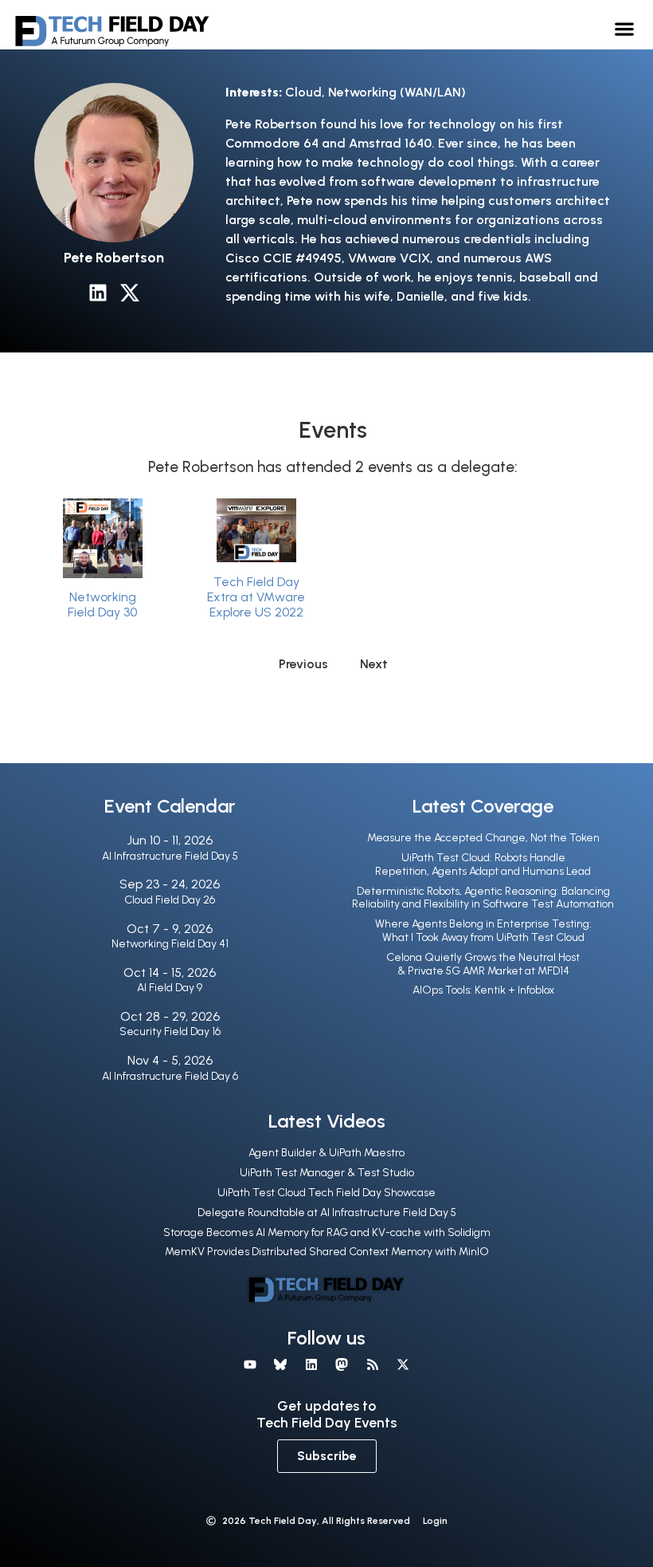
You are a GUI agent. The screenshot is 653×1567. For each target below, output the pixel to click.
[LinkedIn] (98, 293)
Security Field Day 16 (170, 1031)
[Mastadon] (341, 1364)
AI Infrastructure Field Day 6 (170, 1076)
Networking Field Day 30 (102, 604)
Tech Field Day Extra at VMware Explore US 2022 (256, 597)
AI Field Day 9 (169, 987)
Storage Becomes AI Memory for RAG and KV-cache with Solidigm (327, 1232)
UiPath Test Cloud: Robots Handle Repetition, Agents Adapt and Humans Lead (483, 864)
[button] (624, 28)
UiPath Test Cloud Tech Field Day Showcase (326, 1192)
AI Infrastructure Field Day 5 (170, 856)
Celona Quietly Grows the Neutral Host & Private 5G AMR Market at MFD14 (483, 964)
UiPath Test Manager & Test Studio (327, 1172)
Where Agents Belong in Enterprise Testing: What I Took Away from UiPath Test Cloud (483, 930)
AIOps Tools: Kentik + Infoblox (483, 990)
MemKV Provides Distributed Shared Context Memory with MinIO (327, 1251)
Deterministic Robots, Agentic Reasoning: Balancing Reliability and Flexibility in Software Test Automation (483, 897)
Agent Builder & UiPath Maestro (326, 1153)
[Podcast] (372, 1364)
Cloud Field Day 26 (169, 900)
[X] (403, 1364)
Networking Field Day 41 (170, 944)
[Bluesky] (280, 1364)
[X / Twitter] (130, 293)
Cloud (303, 92)
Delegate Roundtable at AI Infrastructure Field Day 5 (326, 1212)
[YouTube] (250, 1364)
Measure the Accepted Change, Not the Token (483, 838)
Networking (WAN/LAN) (397, 92)
